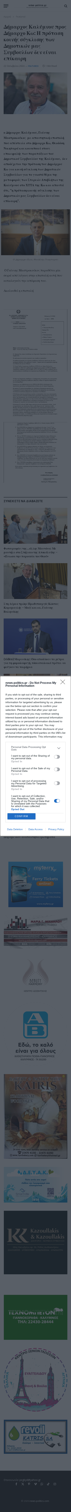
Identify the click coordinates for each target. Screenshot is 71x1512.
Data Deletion (15, 829)
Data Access (35, 829)
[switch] (57, 757)
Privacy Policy (56, 829)
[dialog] (35, 756)
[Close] (63, 683)
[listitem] (35, 748)
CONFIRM (21, 816)
